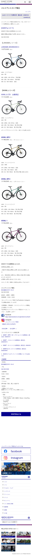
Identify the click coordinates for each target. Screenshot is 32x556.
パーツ (5, 485)
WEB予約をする (16, 414)
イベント (6, 497)
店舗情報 (6, 506)
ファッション (7, 494)
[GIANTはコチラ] (7, 28)
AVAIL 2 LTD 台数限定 (10, 94)
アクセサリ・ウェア (8, 488)
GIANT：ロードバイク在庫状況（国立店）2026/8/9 (17, 345)
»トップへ (28, 11)
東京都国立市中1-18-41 (7, 290)
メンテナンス (7, 491)
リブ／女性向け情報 (8, 503)
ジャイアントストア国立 (10, 8)
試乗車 (5, 510)
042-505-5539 (5, 369)
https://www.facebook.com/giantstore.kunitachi (17, 317)
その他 (5, 513)
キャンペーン (7, 500)
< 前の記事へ (4, 328)
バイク (5, 481)
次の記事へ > (13, 328)
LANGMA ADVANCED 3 (10, 47)
